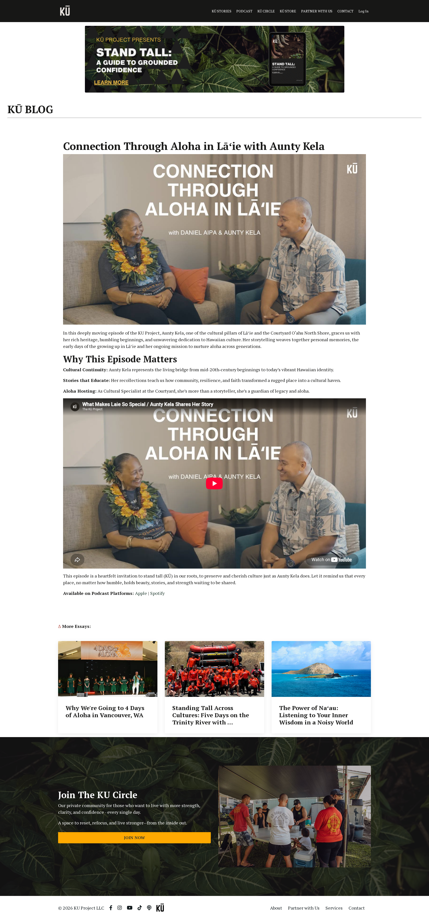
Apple (141, 593)
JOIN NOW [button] (134, 837)
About (276, 908)
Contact (357, 908)
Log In (363, 11)
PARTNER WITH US (316, 11)
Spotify (157, 593)
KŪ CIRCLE (266, 11)
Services (334, 908)
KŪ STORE (288, 11)
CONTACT (345, 11)
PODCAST (244, 11)
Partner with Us (304, 908)
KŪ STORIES (221, 11)
